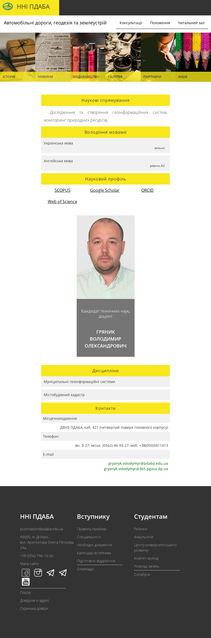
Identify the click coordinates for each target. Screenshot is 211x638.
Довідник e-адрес (34, 600)
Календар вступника (94, 552)
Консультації (131, 22)
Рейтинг (141, 528)
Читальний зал (191, 22)
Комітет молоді (146, 558)
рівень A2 (157, 165)
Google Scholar (105, 190)
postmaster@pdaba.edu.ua (41, 528)
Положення (160, 22)
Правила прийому (92, 528)
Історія (9, 76)
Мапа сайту (29, 563)
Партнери (152, 76)
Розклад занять (146, 566)
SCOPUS (63, 190)
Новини (45, 76)
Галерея (115, 76)
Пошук (25, 592)
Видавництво (86, 76)
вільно (160, 148)
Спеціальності (89, 536)
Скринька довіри (34, 608)
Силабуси (142, 574)
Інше (182, 76)
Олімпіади (85, 569)
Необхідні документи (94, 544)
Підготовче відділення (96, 560)
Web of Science (62, 201)
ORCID (147, 190)
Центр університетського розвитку (155, 547)
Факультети (143, 536)
